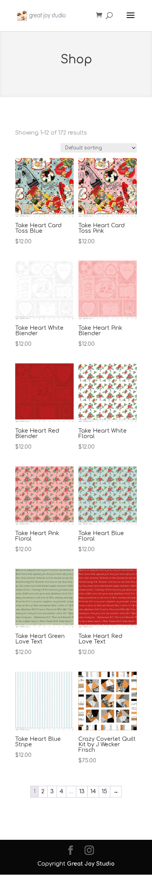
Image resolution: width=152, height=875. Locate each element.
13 (82, 791)
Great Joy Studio (91, 864)
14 (93, 791)
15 (104, 791)
